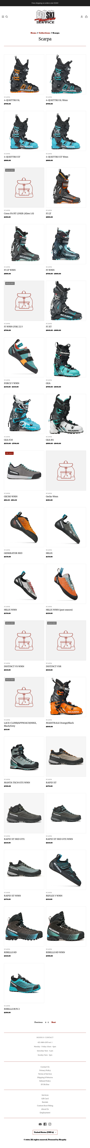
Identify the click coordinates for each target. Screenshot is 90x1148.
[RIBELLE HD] (24, 926)
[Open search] (7, 17)
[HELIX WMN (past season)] (66, 584)
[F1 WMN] (66, 244)
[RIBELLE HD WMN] (66, 926)
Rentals (45, 1102)
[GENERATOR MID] (24, 527)
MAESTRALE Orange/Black (60, 723)
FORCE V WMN (11, 383)
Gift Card (45, 1099)
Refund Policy (45, 1081)
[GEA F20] (24, 414)
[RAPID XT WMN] (24, 870)
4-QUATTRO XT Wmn (57, 156)
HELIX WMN (10, 609)
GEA (48, 383)
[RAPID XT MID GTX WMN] (66, 813)
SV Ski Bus (45, 1084)
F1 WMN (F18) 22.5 (13, 326)
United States (44, 1132)
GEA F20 (8, 440)
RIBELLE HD (10, 952)
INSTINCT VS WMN (14, 666)
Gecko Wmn (52, 496)
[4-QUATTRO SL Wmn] (66, 74)
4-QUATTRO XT (12, 156)
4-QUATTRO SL (12, 100)
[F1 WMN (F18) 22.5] (24, 301)
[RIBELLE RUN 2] (24, 983)
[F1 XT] (66, 301)
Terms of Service (45, 1074)
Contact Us (45, 1067)
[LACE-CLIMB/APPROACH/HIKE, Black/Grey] (24, 697)
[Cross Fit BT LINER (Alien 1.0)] (24, 188)
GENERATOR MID (13, 553)
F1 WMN (50, 270)
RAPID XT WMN (12, 895)
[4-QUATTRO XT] (24, 131)
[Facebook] (45, 1124)
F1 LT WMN (10, 270)
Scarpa (7, 97)
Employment (45, 1113)
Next (53, 1022)
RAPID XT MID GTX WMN (59, 839)
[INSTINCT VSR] (66, 640)
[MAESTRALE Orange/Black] (66, 697)
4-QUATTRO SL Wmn (57, 100)
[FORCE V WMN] (24, 357)
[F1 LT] (66, 188)
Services (45, 1095)
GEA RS (50, 440)
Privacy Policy (45, 1070)
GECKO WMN (10, 496)
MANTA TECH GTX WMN (17, 782)
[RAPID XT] (66, 757)
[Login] (82, 16)
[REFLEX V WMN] (66, 870)
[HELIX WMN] (24, 584)
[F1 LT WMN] (24, 244)
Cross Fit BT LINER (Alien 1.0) (19, 213)
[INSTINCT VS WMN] (24, 640)
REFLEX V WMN (54, 895)
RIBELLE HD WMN (55, 952)
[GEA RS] (66, 414)
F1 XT (49, 326)
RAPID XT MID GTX (14, 839)
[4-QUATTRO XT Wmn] (66, 131)
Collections (44, 33)
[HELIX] (66, 527)
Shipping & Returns (45, 1077)
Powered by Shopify (57, 1139)
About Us (45, 1109)
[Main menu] (3, 17)
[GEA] (66, 357)
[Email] (40, 1124)
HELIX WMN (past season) (59, 609)
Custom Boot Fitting (45, 1106)
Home (33, 33)
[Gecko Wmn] (66, 471)
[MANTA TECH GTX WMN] (24, 757)
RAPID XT (51, 782)
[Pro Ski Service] (45, 17)
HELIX (49, 553)
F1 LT (48, 213)
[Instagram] (49, 1124)
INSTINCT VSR (53, 666)
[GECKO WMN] (24, 471)
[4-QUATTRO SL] (24, 74)
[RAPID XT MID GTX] (24, 813)
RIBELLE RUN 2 (12, 1009)
